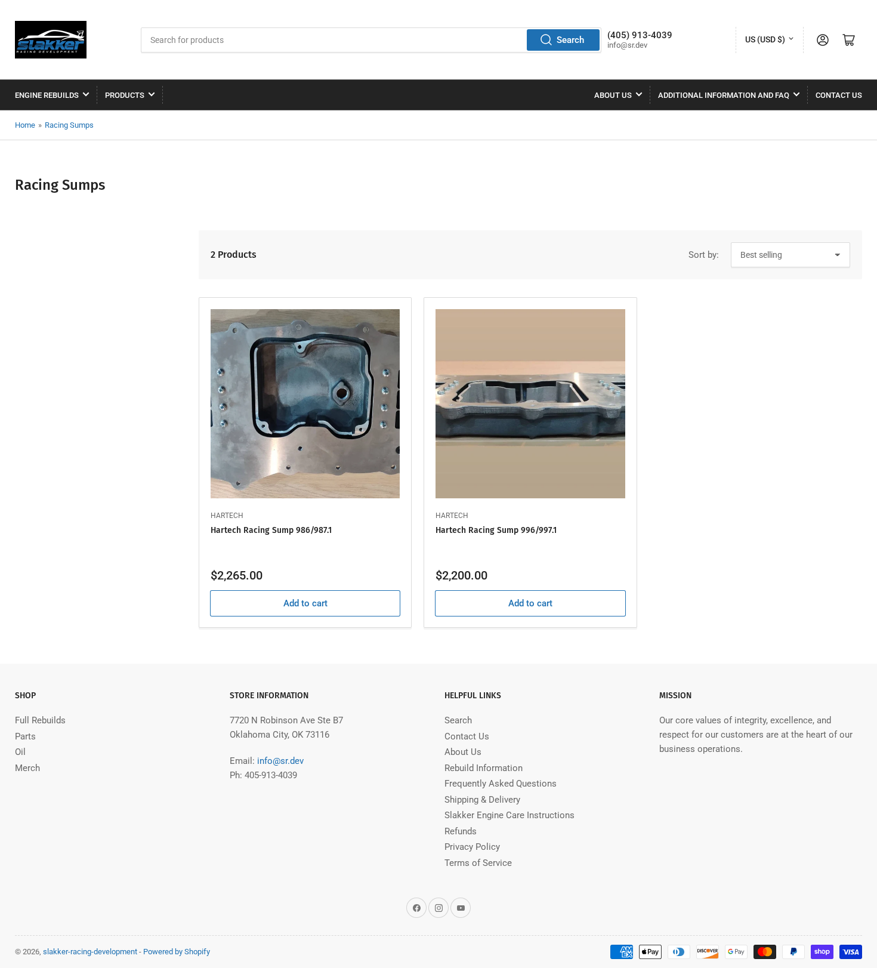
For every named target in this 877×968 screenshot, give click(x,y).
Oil (20, 752)
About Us (613, 95)
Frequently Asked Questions (500, 783)
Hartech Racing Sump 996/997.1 (496, 530)
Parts (25, 736)
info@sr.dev (280, 761)
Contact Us (839, 95)
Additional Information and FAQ (723, 95)
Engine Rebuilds (47, 95)
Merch (27, 768)
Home (25, 125)
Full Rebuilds (40, 720)
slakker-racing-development (90, 951)
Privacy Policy (472, 846)
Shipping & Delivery (482, 799)
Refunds (460, 831)
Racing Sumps (69, 125)
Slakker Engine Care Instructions (509, 815)
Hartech (227, 515)
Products (124, 95)
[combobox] (371, 40)
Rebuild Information (483, 768)
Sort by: (703, 254)
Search (570, 40)
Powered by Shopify (176, 951)
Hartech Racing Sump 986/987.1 (271, 530)
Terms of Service (478, 863)
